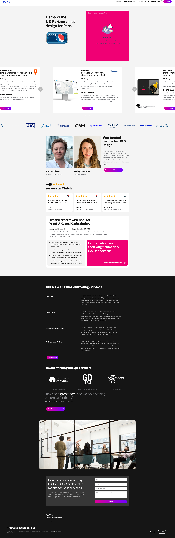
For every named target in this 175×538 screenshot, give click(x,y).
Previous (40, 89)
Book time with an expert (113, 170)
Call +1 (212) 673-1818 (155, 1)
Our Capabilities (142, 1)
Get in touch (6, 108)
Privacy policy (11, 532)
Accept (162, 532)
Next (134, 89)
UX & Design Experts (129, 1)
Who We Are (119, 1)
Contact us (167, 1)
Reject (152, 532)
